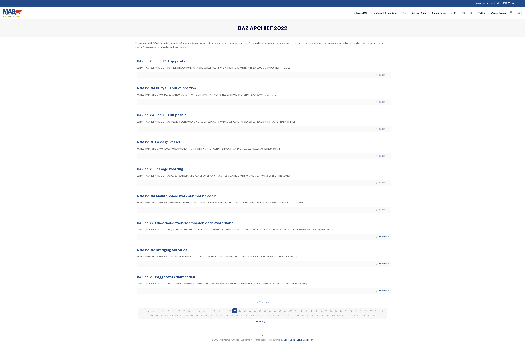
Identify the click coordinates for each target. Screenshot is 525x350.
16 (219, 310)
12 (199, 310)
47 (376, 310)
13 (204, 310)
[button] (492, 4)
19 (235, 310)
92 (369, 315)
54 (176, 315)
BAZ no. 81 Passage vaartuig (160, 169)
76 (287, 315)
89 (353, 315)
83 (323, 315)
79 (303, 315)
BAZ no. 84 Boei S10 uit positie (161, 115)
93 (374, 315)
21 (245, 310)
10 (189, 310)
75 (282, 315)
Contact (477, 4)
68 (247, 315)
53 (171, 315)
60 (206, 315)
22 (250, 310)
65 (232, 315)
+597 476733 (501, 3)
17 (225, 310)
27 (275, 310)
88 (348, 315)
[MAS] (13, 13)
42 (351, 310)
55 (181, 315)
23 (255, 310)
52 (166, 315)
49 (151, 315)
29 (285, 310)
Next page (261, 321)
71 (263, 315)
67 (242, 315)
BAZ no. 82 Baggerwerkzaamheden (166, 277)
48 (381, 310)
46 (371, 310)
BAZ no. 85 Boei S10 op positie (161, 61)
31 (295, 310)
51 (161, 315)
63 (222, 315)
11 (194, 310)
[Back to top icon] (262, 336)
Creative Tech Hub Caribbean (298, 339)
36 (320, 310)
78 (298, 315)
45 (366, 310)
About (485, 4)
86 (338, 315)
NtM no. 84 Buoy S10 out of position (166, 88)
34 (310, 310)
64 (227, 315)
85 (333, 315)
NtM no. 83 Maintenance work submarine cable (177, 196)
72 (267, 315)
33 (305, 310)
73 (272, 315)
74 (277, 315)
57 (191, 315)
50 (156, 315)
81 (313, 315)
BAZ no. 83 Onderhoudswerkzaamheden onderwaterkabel (185, 223)
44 (361, 310)
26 (270, 310)
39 (336, 310)
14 (209, 310)
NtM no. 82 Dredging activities (162, 250)
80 (308, 315)
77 (292, 315)
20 (239, 310)
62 (217, 315)
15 (214, 310)
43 (356, 310)
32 (300, 310)
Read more (383, 74)
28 (280, 310)
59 (201, 315)
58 (197, 315)
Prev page (264, 302)
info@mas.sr (515, 3)
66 (237, 315)
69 (252, 315)
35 (315, 310)
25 (265, 310)
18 (230, 310)
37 (325, 310)
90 (358, 315)
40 (340, 310)
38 (331, 310)
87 (343, 315)
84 (328, 315)
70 (257, 315)
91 (364, 315)
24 (260, 310)
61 (212, 315)
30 (290, 310)
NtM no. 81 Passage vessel (158, 142)
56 (186, 315)
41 (346, 310)
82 (318, 315)
